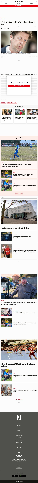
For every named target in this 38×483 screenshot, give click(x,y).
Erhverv (19, 3)
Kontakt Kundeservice (19, 440)
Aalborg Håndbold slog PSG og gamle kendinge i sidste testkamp (18, 365)
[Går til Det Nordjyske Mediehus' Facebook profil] (17, 456)
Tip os (19, 423)
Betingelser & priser (19, 435)
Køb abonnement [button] (19, 5)
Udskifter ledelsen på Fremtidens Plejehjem (15, 228)
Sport (31, 3)
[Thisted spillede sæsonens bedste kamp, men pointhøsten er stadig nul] (19, 150)
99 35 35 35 (19, 461)
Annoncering (19, 432)
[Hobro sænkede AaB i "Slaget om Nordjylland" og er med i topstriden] (6, 185)
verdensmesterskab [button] (11, 102)
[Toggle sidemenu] (37, 1)
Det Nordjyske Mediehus (21, 459)
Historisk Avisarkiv (19, 442)
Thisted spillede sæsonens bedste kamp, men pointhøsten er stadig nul (16, 165)
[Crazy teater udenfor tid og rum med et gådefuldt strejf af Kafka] (6, 390)
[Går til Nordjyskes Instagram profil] (19, 456)
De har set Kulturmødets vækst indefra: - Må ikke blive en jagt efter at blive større (19, 304)
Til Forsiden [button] (19, 399)
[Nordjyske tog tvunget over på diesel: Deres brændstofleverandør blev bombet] (6, 236)
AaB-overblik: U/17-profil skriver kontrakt (19, 118)
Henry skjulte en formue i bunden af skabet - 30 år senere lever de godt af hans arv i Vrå (7, 119)
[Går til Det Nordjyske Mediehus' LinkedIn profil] (21, 456)
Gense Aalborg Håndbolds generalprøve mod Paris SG (24, 313)
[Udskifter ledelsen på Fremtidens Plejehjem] (19, 212)
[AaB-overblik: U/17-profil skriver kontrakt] (20, 112)
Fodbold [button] (3, 18)
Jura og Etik (19, 437)
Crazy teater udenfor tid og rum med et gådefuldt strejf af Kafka (25, 391)
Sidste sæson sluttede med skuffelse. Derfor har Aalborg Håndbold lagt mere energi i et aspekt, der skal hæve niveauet (25, 252)
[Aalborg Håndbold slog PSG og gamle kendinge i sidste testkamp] (19, 350)
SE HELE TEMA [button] (19, 193)
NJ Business (19, 425)
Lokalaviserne (19, 447)
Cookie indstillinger (19, 481)
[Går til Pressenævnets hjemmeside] (19, 466)
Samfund (6, 3)
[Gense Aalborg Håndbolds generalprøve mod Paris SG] (6, 312)
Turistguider (19, 449)
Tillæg (19, 452)
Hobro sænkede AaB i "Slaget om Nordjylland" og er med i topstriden (24, 186)
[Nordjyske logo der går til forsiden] (19, 1)
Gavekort (19, 430)
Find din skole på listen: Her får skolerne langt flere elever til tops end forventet (32, 118)
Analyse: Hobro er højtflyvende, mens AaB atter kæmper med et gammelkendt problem (23, 175)
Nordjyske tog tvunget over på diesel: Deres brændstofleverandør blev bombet (22, 237)
